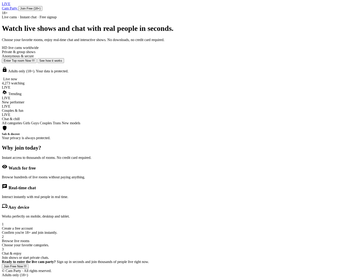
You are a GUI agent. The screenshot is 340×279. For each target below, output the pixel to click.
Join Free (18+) (30, 8)
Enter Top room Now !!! (19, 60)
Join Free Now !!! (15, 266)
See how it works (50, 60)
